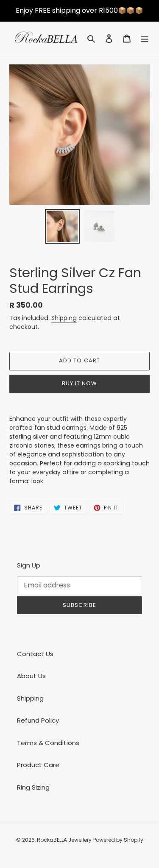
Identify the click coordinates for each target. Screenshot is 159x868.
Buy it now (79, 383)
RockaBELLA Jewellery (64, 839)
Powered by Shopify (118, 839)
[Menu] (144, 38)
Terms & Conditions (48, 742)
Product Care (38, 764)
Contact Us (35, 653)
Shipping (64, 318)
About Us (31, 675)
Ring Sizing (33, 787)
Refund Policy (38, 720)
